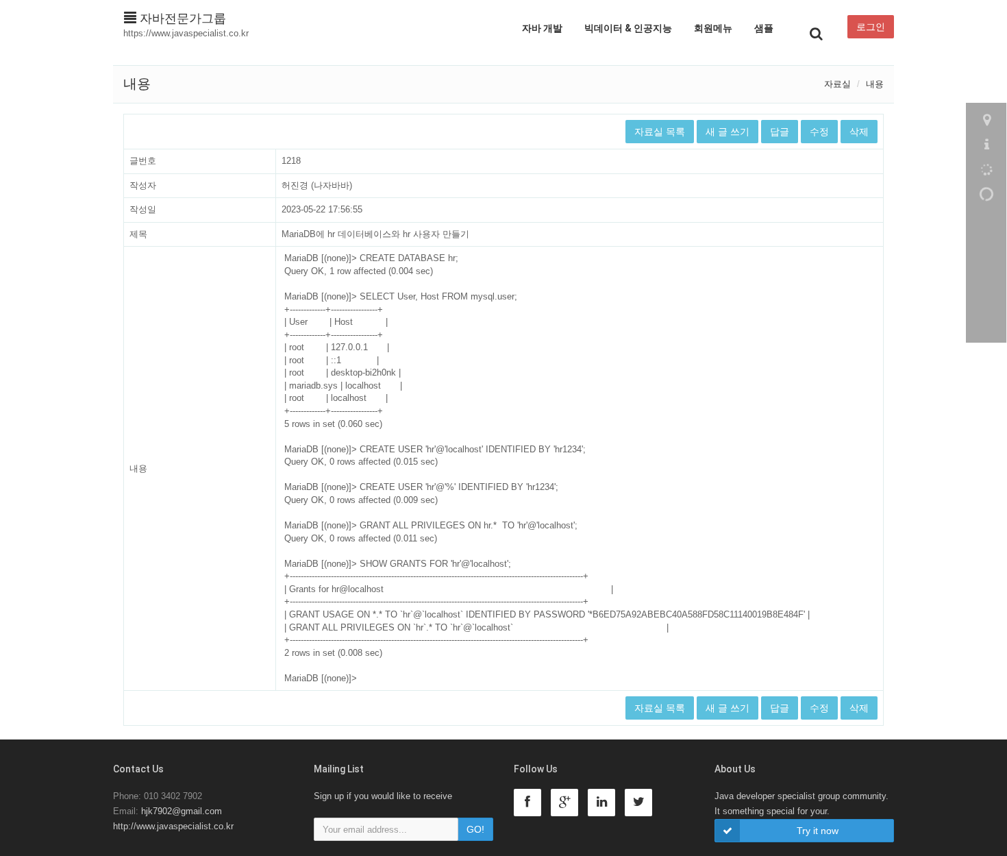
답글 (779, 131)
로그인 (870, 26)
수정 (819, 131)
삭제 (859, 131)
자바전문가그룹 (181, 18)
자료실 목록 (659, 131)
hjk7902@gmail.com (181, 811)
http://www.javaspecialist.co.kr (173, 826)
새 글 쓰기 (727, 131)
